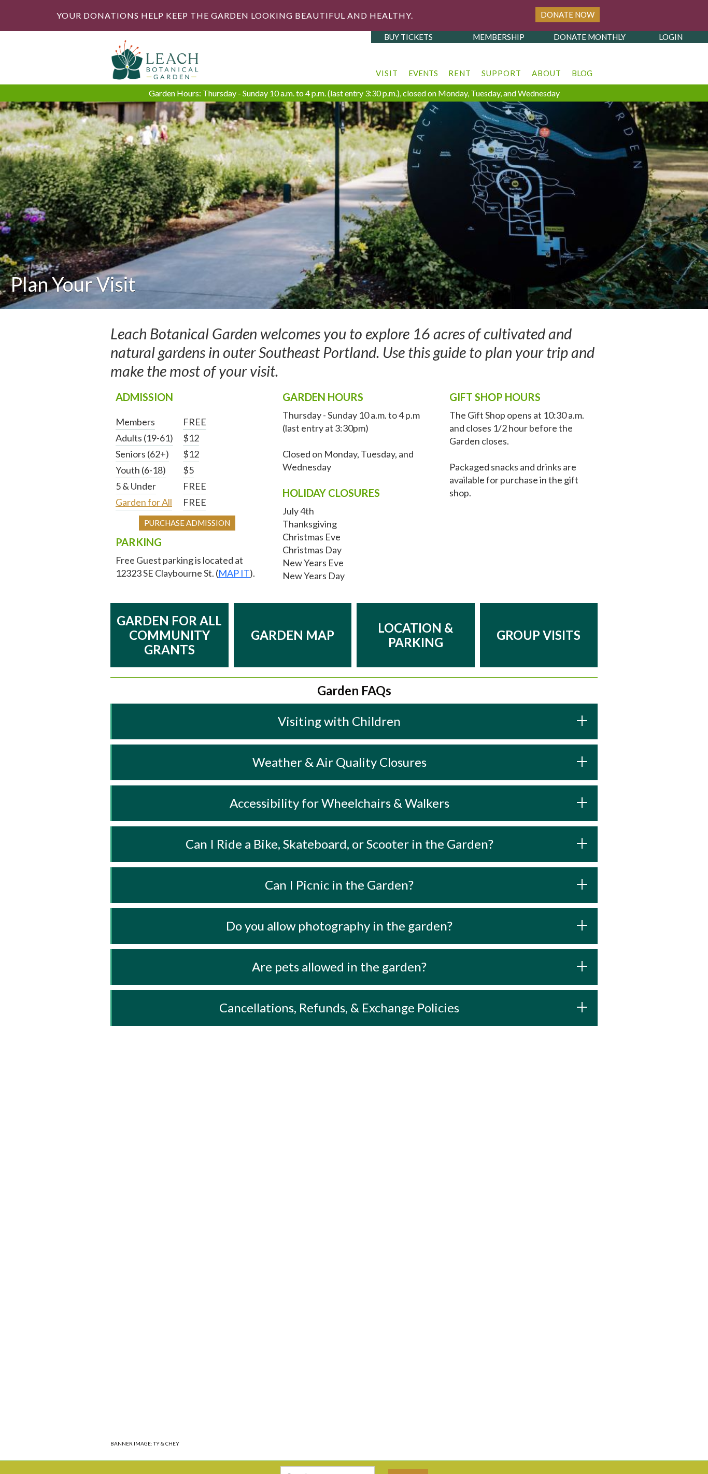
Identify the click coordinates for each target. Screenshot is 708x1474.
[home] (155, 57)
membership (499, 36)
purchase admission (187, 522)
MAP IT (234, 573)
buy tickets (408, 36)
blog (582, 73)
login (671, 36)
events (423, 73)
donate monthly (590, 36)
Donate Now (567, 14)
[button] (387, 68)
